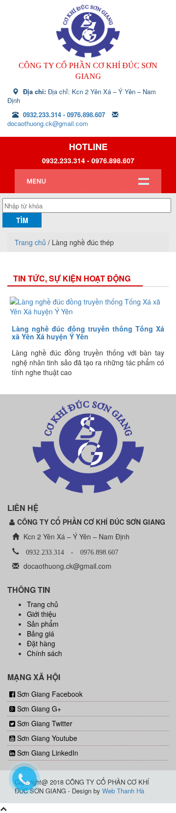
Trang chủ (30, 242)
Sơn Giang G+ (39, 708)
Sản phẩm (43, 624)
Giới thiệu (41, 614)
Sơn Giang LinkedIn (47, 753)
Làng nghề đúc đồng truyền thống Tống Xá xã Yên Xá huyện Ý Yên (88, 332)
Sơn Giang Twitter (44, 723)
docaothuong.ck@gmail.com (47, 123)
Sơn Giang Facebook (50, 694)
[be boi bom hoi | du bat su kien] (88, 31)
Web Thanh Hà (123, 790)
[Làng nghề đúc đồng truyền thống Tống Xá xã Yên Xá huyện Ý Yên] (88, 306)
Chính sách (44, 653)
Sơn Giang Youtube (47, 738)
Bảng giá (40, 633)
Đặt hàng (41, 643)
